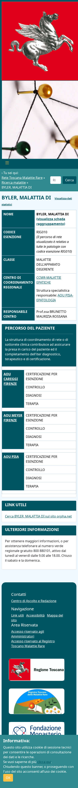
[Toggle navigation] (7, 163)
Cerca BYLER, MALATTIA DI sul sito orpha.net (38, 516)
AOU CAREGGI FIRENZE (11, 379)
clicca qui (44, 762)
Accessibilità (35, 615)
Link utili (17, 615)
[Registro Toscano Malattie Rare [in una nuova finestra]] (36, 701)
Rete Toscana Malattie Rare (22, 177)
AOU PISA (11, 456)
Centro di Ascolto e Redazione (33, 601)
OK (8, 778)
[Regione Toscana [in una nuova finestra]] (36, 669)
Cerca (69, 180)
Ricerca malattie (14, 182)
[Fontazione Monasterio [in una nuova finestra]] (36, 733)
